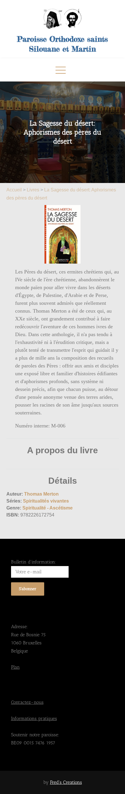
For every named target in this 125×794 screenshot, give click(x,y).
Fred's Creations (66, 782)
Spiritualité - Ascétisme (47, 507)
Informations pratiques (34, 718)
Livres (33, 189)
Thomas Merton (41, 494)
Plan (15, 667)
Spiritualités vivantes (46, 500)
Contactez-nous (27, 702)
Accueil (14, 189)
